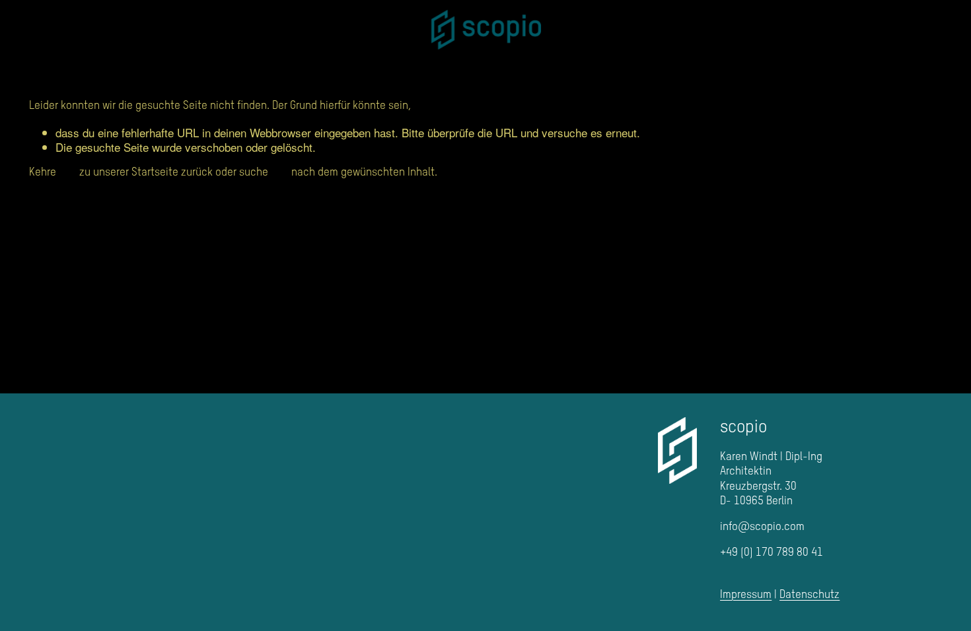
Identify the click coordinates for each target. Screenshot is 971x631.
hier (68, 172)
